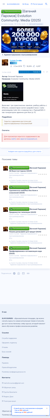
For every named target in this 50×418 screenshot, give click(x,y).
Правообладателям (9, 367)
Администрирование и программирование (23, 174)
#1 (47, 72)
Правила (5, 363)
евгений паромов (35, 24)
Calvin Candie (8, 24)
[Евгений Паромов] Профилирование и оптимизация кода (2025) (27, 250)
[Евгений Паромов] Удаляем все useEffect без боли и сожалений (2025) (27, 190)
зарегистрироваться (28, 139)
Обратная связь (8, 411)
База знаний (6, 352)
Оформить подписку (9, 343)
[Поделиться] (43, 72)
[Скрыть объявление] (46, 408)
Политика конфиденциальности (14, 372)
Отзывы (5, 347)
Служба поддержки (9, 338)
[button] (3, 4)
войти (13, 139)
